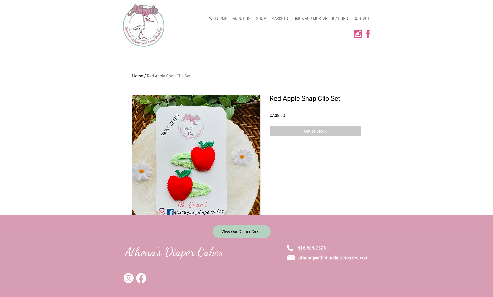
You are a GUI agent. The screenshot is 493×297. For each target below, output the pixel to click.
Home (137, 76)
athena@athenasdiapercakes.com (333, 257)
